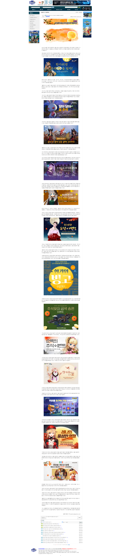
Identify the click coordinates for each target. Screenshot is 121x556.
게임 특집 (31, 23)
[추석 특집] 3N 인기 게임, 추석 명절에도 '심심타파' (51, 535)
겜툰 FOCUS (32, 21)
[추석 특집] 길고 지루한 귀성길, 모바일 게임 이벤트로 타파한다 (53, 532)
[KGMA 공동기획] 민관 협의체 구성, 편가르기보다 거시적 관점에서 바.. (55, 537)
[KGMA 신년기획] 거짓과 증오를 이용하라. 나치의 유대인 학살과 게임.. (55, 540)
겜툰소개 (50, 548)
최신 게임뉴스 (32, 15)
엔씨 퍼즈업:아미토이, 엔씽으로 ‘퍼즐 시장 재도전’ (51, 525)
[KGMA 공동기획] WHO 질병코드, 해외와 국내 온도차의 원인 (53, 539)
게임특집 (80, 12)
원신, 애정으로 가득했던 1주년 (48, 530)
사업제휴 (53, 548)
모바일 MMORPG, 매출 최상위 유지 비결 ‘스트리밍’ (51, 527)
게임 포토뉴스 (32, 28)
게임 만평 (31, 26)
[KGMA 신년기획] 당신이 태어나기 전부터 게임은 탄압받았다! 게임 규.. (55, 542)
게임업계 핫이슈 (32, 19)
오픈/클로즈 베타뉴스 (33, 17)
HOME (77, 12)
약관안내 (46, 548)
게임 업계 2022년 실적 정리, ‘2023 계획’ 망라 (50, 523)
